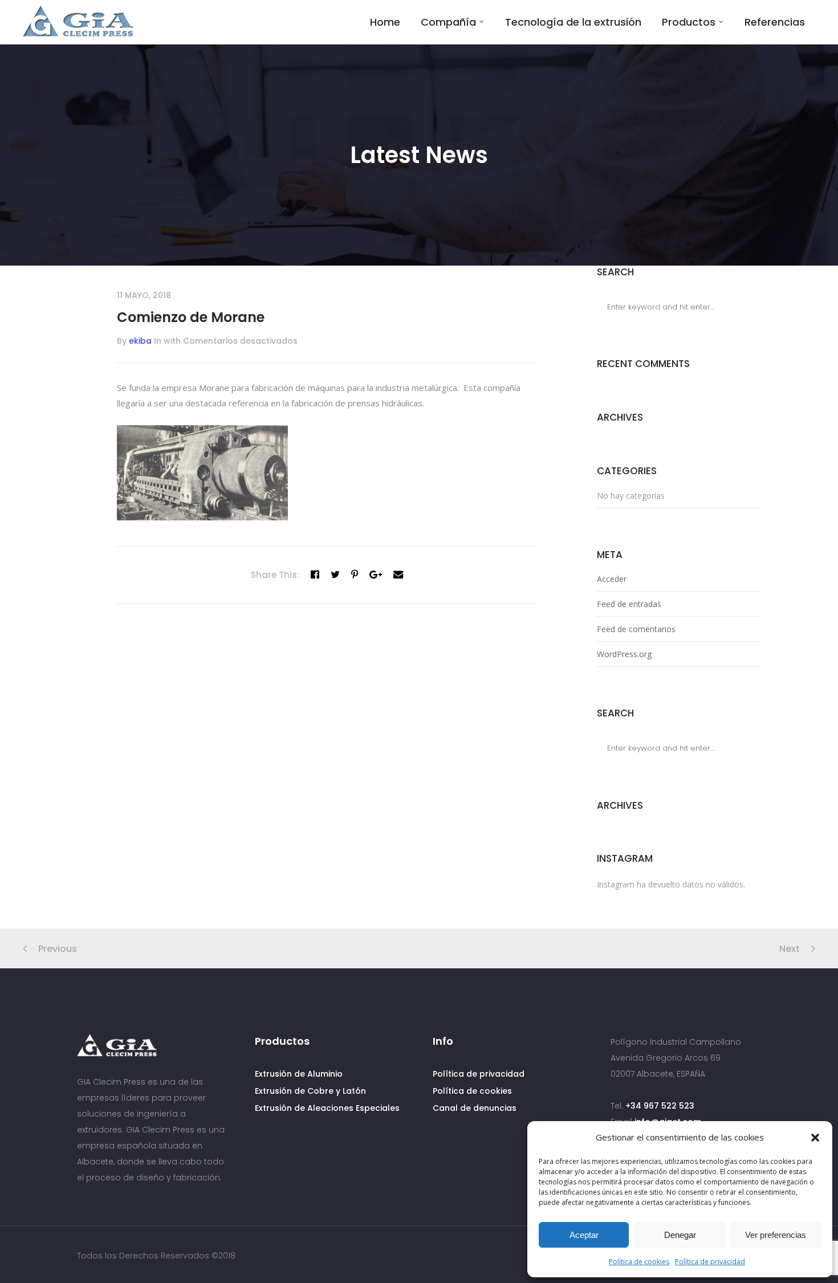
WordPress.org (624, 654)
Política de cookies (639, 1261)
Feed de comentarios (636, 629)
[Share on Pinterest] (354, 574)
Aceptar (584, 1235)
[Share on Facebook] (315, 574)
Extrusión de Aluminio (299, 1074)
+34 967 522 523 (659, 1105)
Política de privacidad (710, 1261)
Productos (688, 22)
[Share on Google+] (375, 574)
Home (385, 22)
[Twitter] (335, 574)
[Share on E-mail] (398, 574)
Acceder (612, 578)
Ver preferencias (775, 1235)
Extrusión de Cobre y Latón (310, 1091)
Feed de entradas (629, 603)
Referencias (775, 22)
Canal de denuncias (474, 1108)
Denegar (680, 1235)
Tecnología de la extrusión (573, 22)
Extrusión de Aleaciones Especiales (327, 1108)
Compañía (448, 22)
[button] (815, 1137)
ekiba (140, 341)
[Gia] (78, 21)
